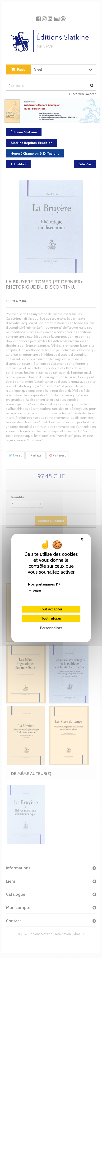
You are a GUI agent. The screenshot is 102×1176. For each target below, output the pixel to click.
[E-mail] (63, 17)
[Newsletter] (57, 17)
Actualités (18, 164)
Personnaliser (51, 628)
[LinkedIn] (50, 17)
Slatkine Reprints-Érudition (31, 143)
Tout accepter (51, 609)
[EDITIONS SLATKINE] (51, 39)
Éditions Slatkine (24, 132)
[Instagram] (44, 17)
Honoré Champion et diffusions (35, 153)
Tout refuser (51, 618)
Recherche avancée (83, 94)
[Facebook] (38, 17)
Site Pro (85, 164)
